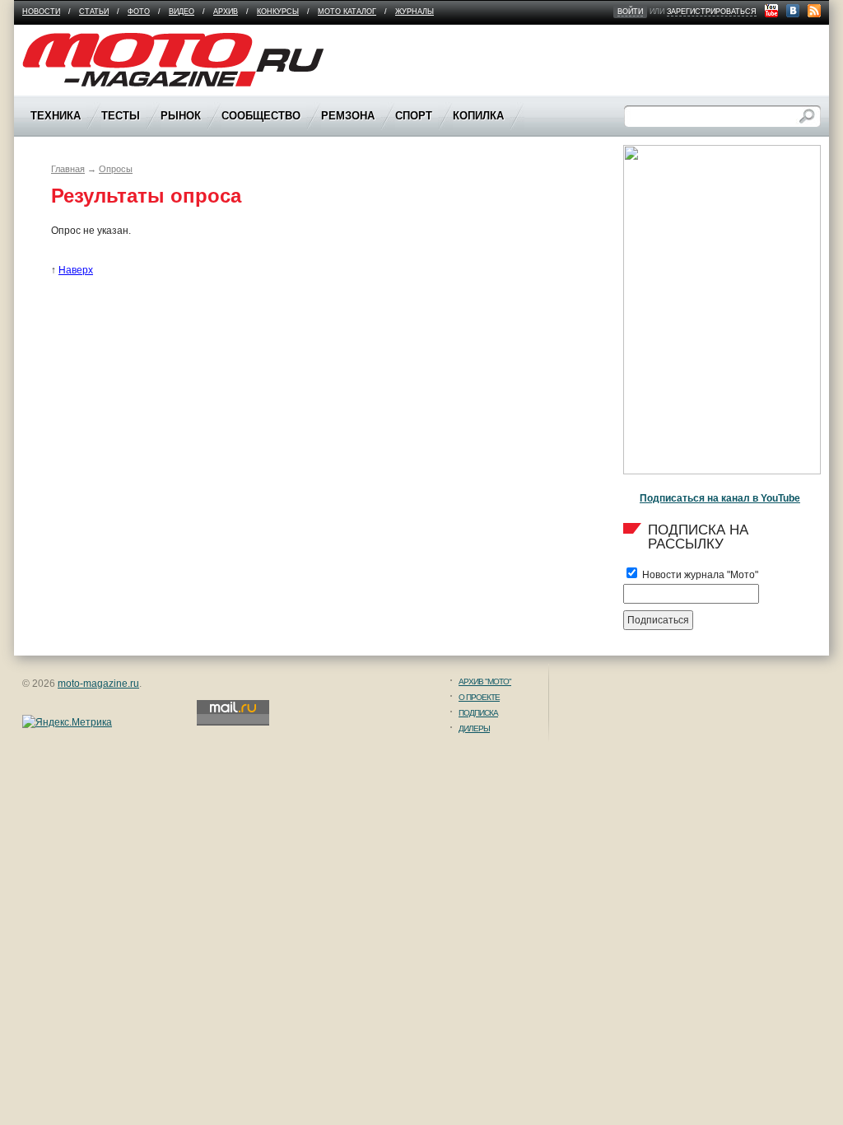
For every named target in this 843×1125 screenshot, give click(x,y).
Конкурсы (278, 11)
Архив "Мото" (485, 681)
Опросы (116, 169)
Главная (68, 169)
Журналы (414, 11)
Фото (139, 11)
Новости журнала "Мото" (699, 575)
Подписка (478, 712)
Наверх (75, 270)
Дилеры (474, 728)
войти (630, 11)
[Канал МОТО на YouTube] (771, 10)
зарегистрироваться (712, 11)
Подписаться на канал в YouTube (720, 498)
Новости (41, 11)
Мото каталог (347, 11)
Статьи (94, 11)
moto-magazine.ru (98, 683)
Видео (181, 11)
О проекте (479, 697)
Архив (225, 11)
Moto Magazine (56, 40)
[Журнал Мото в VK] (792, 10)
